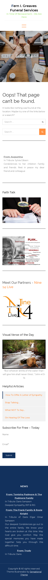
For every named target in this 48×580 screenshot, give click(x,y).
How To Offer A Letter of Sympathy (24, 395)
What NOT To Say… (15, 410)
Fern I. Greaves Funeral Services (24, 8)
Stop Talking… (12, 402)
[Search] (43, 122)
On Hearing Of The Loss (17, 417)
